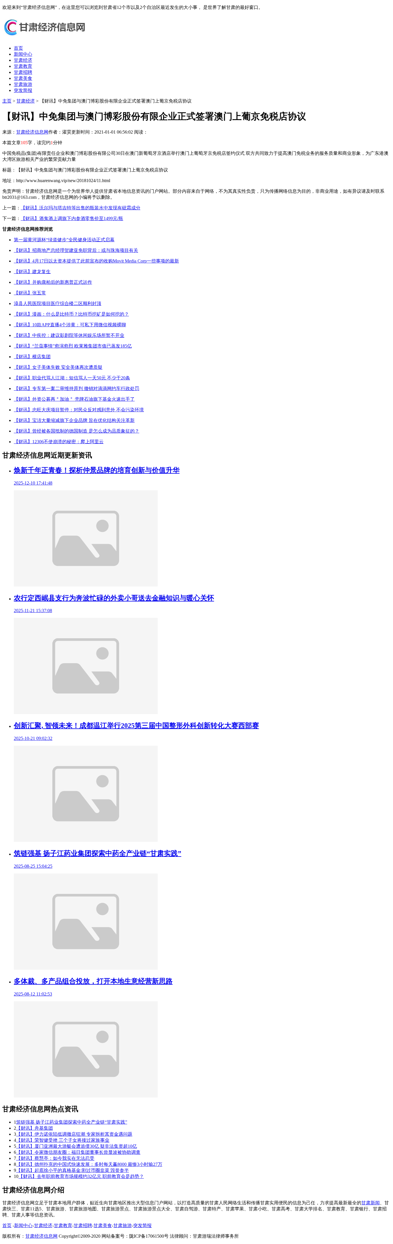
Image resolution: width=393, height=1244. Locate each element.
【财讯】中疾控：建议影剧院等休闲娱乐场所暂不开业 (69, 335)
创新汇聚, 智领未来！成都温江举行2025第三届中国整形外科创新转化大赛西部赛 (136, 725)
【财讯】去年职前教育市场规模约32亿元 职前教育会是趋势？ (81, 1176)
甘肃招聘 (23, 72)
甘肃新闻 (370, 1202)
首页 (18, 48)
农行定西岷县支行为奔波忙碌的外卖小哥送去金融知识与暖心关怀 (114, 598)
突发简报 (23, 90)
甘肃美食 (23, 78)
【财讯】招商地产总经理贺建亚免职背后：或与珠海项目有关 (76, 250)
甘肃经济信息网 (32, 132)
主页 (7, 101)
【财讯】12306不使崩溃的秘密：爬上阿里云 (59, 441)
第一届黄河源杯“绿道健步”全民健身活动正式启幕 (64, 239)
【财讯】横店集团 (32, 356)
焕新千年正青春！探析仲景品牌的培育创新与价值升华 (97, 470)
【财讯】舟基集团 (34, 1128)
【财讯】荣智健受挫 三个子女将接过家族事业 (62, 1140)
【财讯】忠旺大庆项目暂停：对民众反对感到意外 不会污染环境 (79, 409)
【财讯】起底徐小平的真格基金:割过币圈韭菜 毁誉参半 (72, 1170)
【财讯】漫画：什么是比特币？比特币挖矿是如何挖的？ (71, 314)
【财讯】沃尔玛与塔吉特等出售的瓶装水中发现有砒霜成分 (80, 207)
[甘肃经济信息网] (45, 38)
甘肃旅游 (23, 84)
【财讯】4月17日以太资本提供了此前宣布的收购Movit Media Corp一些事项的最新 (96, 261)
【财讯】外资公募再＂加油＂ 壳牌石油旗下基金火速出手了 (74, 399)
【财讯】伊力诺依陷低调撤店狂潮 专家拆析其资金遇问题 (74, 1134)
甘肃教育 (23, 66)
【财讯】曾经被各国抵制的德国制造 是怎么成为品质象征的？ (76, 431)
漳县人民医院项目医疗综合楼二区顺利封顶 (57, 303)
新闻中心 (23, 54)
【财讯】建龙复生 (32, 271)
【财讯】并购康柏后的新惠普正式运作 (53, 282)
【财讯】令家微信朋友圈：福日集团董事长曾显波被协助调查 (78, 1152)
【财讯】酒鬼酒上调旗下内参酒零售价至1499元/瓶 (72, 218)
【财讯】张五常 (30, 292)
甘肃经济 (23, 60)
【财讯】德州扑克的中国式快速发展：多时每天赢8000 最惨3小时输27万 (89, 1164)
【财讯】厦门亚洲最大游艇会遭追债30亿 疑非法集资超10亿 (76, 1146)
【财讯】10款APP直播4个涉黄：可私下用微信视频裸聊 (70, 324)
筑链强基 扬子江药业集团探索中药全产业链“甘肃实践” (97, 853)
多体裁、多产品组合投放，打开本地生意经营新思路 (93, 981)
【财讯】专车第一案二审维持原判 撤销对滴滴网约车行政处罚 (76, 388)
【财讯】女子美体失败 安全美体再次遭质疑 (58, 367)
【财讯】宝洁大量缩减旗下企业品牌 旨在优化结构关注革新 (74, 420)
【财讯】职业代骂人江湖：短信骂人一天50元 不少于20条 (72, 377)
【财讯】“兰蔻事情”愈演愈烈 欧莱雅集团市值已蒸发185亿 (73, 346)
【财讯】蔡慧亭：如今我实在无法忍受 (55, 1158)
